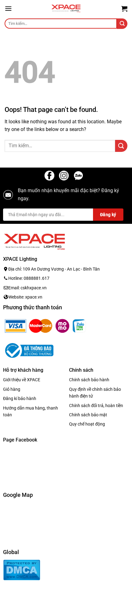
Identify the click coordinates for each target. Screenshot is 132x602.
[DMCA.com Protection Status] (21, 569)
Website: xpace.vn (25, 297)
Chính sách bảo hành (89, 379)
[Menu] (8, 8)
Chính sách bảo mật (88, 414)
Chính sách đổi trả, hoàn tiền (96, 405)
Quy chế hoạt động (87, 424)
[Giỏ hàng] (124, 8)
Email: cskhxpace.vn (27, 287)
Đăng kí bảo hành (19, 398)
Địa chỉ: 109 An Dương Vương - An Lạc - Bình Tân (54, 269)
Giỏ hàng (11, 388)
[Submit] (122, 23)
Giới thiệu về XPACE (21, 379)
